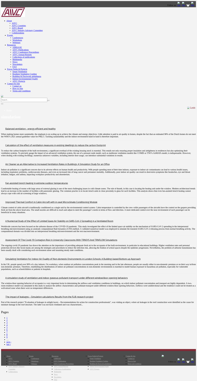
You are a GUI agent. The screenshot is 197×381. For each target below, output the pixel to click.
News (14, 62)
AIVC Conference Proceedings (25, 52)
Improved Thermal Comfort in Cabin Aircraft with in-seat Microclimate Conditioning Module (51, 202)
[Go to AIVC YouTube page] (183, 5)
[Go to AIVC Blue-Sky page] (188, 5)
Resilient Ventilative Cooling (24, 74)
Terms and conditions (21, 91)
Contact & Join (13, 83)
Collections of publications (23, 57)
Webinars (16, 42)
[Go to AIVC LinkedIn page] (179, 5)
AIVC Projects (18, 81)
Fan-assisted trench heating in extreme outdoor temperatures (36, 183)
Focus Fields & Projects (17, 69)
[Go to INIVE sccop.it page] (193, 5)
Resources (11, 45)
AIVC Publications (20, 50)
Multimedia (17, 59)
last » (8, 344)
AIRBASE (17, 47)
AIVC (14, 23)
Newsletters (17, 64)
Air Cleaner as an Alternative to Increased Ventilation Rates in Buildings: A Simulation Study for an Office (57, 164)
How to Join (17, 88)
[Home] (13, 16)
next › (8, 342)
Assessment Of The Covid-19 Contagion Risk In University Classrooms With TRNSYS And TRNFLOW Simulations (61, 239)
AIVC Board (17, 28)
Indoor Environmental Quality (25, 79)
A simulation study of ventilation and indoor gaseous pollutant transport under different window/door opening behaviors (66, 277)
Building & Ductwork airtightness (26, 76)
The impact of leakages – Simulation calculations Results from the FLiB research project (49, 296)
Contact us (16, 86)
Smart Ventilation (19, 71)
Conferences (17, 38)
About (9, 21)
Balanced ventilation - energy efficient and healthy (30, 128)
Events (10, 35)
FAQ (14, 67)
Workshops (17, 40)
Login (192, 107)
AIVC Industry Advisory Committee (27, 30)
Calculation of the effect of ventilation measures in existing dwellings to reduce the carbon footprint (55, 145)
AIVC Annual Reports (22, 54)
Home (9, 110)
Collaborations (18, 33)
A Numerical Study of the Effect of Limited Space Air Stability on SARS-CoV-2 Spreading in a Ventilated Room (59, 221)
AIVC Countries (19, 25)
